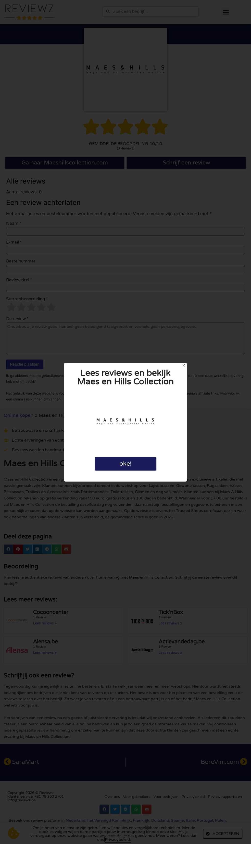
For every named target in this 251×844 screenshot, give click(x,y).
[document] (125, 422)
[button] (184, 365)
